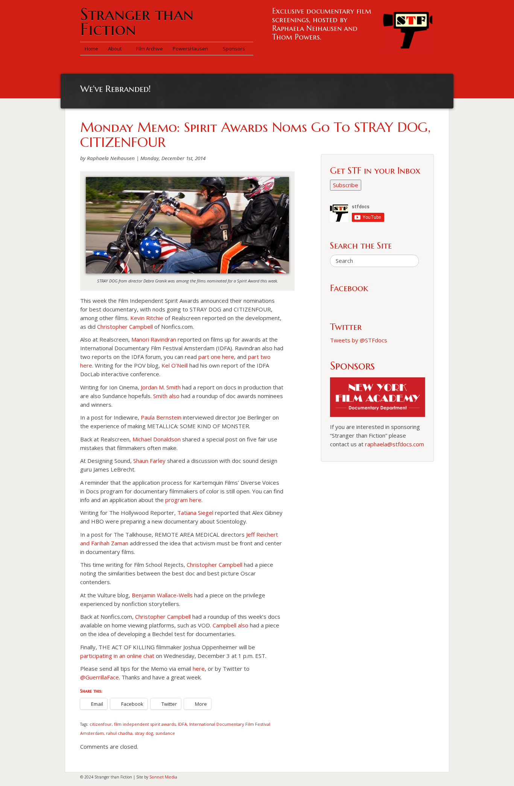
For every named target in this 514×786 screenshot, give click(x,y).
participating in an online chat (117, 655)
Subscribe (345, 185)
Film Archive (149, 48)
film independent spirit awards (145, 724)
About (115, 48)
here (199, 668)
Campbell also (230, 625)
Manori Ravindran (153, 339)
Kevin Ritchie (146, 318)
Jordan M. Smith (161, 387)
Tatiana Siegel (195, 512)
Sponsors (234, 48)
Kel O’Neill (174, 365)
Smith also (166, 396)
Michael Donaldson (156, 439)
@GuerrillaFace (99, 677)
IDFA (182, 724)
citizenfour (101, 724)
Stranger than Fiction (136, 21)
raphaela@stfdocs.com (394, 444)
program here (183, 500)
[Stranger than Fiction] (407, 28)
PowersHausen (191, 48)
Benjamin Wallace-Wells (162, 595)
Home (91, 48)
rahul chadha (119, 733)
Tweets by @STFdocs (358, 340)
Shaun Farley (149, 460)
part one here (216, 356)
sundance (165, 733)
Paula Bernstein (161, 417)
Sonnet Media (163, 777)
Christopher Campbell (125, 326)
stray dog (144, 733)
